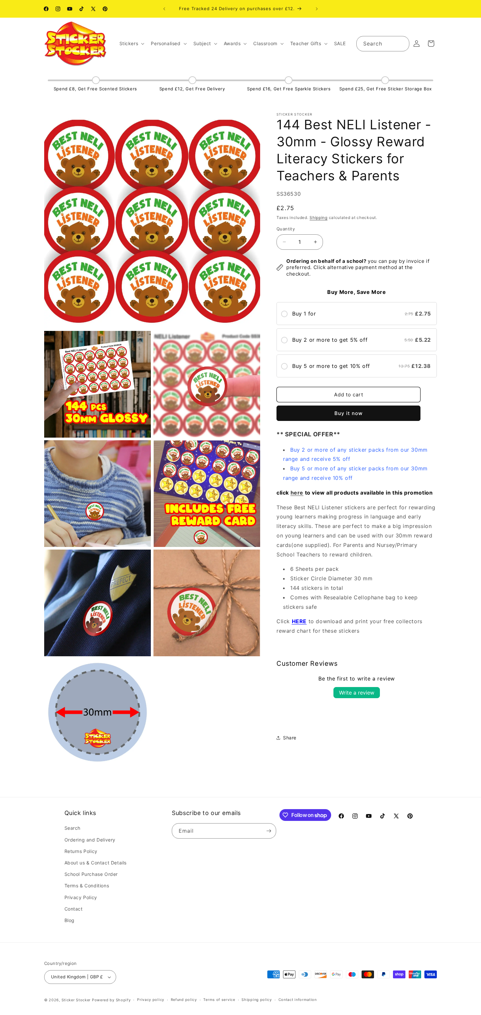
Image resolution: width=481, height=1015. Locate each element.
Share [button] (289, 737)
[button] (131, 43)
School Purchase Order (91, 874)
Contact (73, 909)
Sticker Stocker (76, 1000)
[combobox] (383, 43)
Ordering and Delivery (90, 840)
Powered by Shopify (111, 1000)
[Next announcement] (317, 9)
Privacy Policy (80, 897)
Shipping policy (256, 999)
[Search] (402, 43)
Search (72, 828)
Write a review (356, 692)
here (297, 492)
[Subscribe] (268, 831)
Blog (69, 920)
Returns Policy (81, 851)
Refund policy (184, 999)
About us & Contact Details (95, 862)
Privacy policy (150, 999)
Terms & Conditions (86, 885)
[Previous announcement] (164, 9)
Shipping (319, 217)
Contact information (297, 999)
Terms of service (219, 999)
